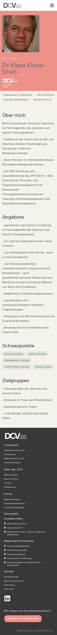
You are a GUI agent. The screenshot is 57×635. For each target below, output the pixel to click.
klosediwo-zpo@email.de (16, 99)
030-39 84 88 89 (45, 95)
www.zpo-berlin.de (42, 99)
